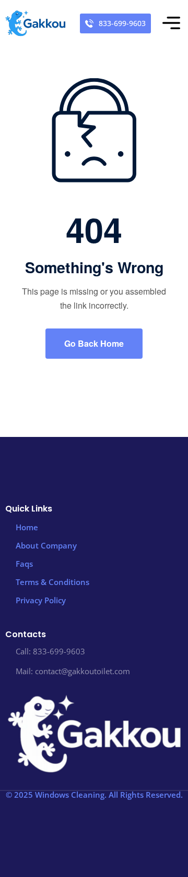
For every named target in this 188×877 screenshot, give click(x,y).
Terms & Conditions (52, 582)
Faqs (24, 563)
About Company (46, 545)
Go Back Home (94, 343)
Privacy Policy (41, 600)
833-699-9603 (122, 23)
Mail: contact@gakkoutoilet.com (73, 671)
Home (27, 527)
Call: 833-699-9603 (50, 651)
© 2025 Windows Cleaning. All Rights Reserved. (94, 794)
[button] (171, 24)
